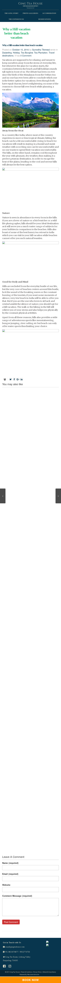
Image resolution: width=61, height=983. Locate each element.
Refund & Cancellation (49, 972)
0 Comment (25, 55)
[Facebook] (14, 379)
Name (10, 862)
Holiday (16, 52)
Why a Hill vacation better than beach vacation (22, 45)
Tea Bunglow (27, 52)
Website (6, 884)
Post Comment (11, 922)
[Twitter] (10, 379)
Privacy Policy (37, 972)
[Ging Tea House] (31, 5)
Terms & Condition (26, 972)
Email (10, 873)
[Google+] (17, 379)
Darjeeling (7, 52)
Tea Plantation (41, 52)
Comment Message (17, 895)
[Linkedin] (21, 379)
